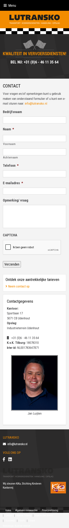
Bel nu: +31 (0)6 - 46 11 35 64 (34, 62)
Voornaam (9, 144)
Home (8, 510)
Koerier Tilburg (24, 515)
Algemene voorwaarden (26, 510)
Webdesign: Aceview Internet (16, 526)
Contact (8, 515)
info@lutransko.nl (36, 103)
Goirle (22, 520)
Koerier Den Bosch (44, 515)
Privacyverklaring (50, 510)
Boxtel (32, 520)
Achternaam (10, 157)
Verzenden (11, 264)
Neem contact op (18, 286)
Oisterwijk (10, 520)
